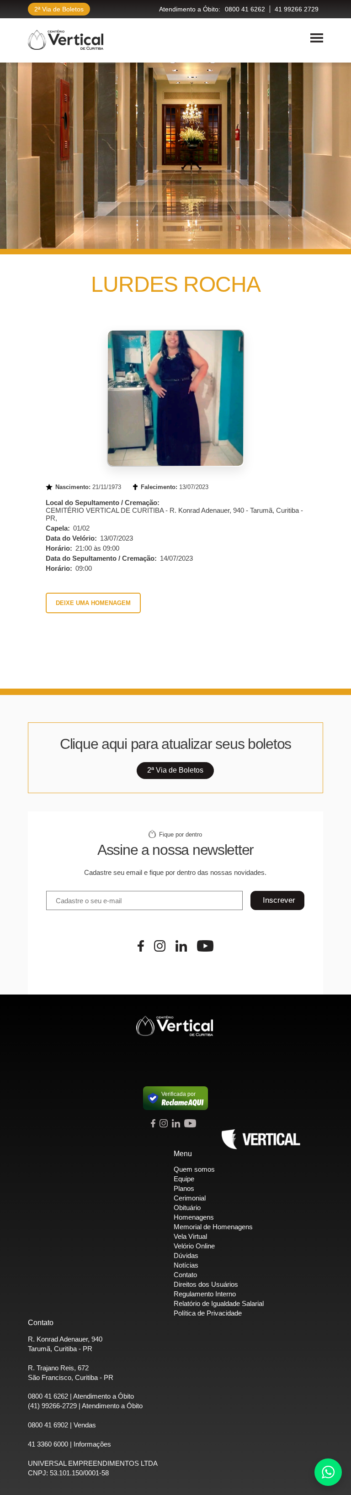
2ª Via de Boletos (59, 9)
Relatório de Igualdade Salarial (219, 1303)
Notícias (186, 1265)
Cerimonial (190, 1198)
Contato (185, 1275)
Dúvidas (186, 1255)
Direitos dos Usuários (206, 1284)
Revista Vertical (261, 1139)
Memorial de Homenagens (213, 1227)
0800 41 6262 (245, 9)
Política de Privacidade (208, 1313)
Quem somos (194, 1169)
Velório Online (194, 1246)
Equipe (184, 1179)
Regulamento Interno (205, 1294)
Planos (184, 1188)
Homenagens (194, 1217)
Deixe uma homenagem (93, 603)
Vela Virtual (190, 1236)
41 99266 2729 (297, 9)
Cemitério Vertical (65, 40)
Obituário (187, 1207)
